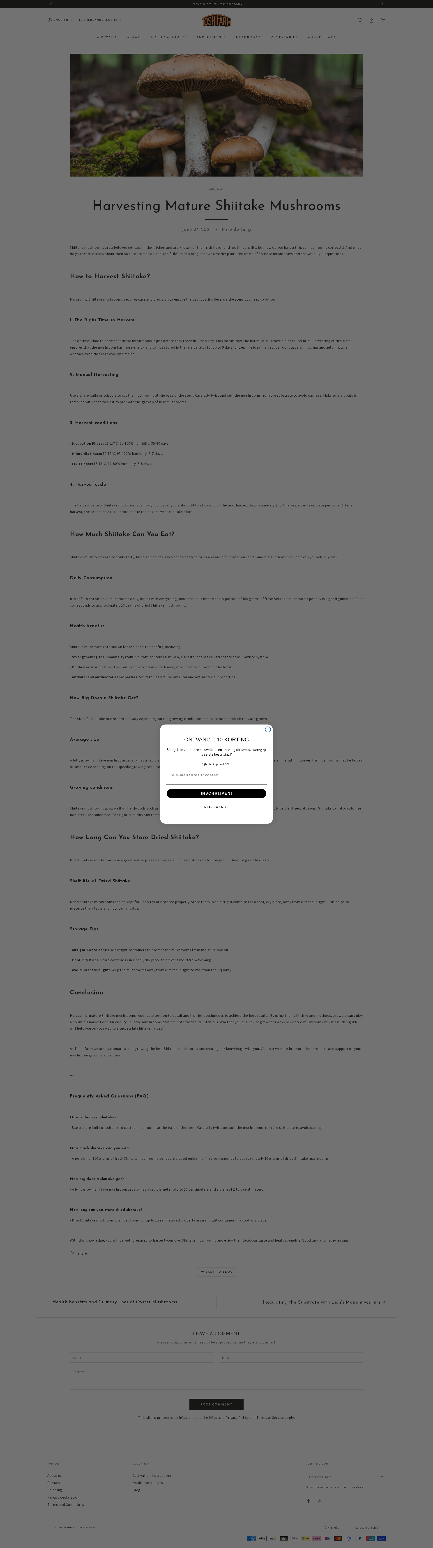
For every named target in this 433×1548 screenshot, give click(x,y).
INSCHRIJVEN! (216, 793)
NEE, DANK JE (216, 807)
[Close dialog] (268, 729)
